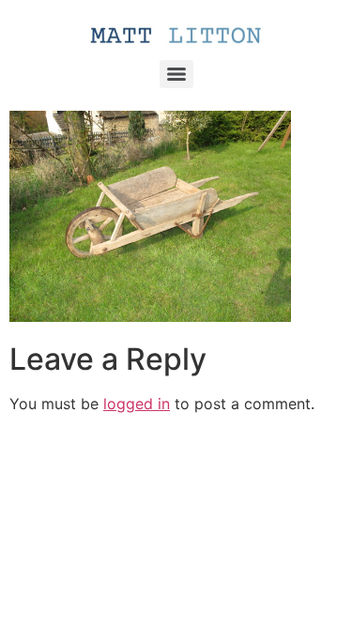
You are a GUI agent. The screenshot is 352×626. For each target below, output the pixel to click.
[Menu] (176, 74)
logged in (136, 403)
